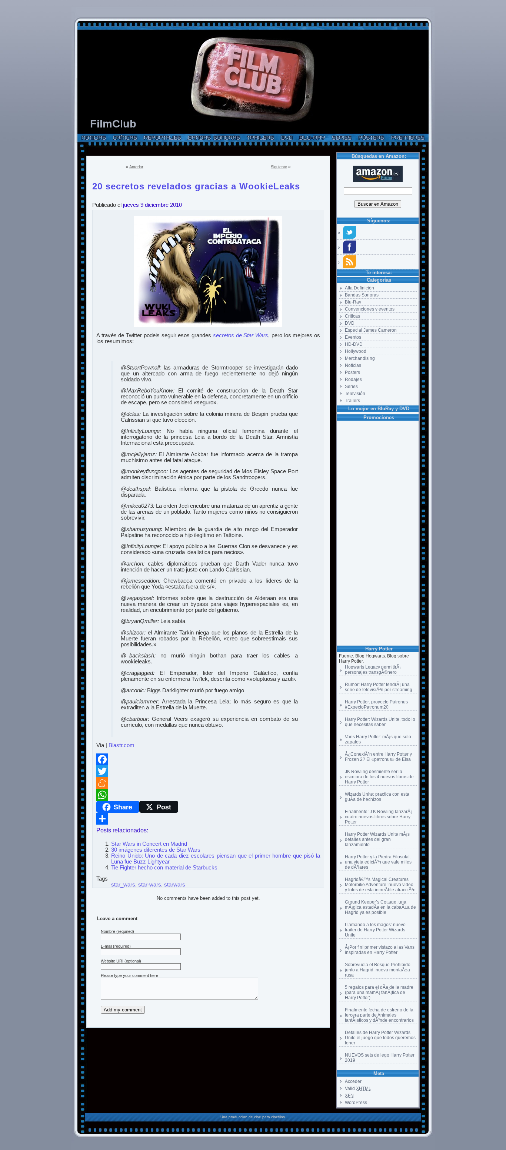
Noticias (353, 365)
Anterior (136, 167)
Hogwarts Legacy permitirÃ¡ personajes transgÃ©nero (373, 670)
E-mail (106, 946)
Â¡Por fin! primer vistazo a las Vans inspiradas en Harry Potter (380, 950)
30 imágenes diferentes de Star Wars (155, 850)
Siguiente (279, 167)
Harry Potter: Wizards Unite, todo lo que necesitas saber (380, 722)
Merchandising (360, 358)
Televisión (355, 393)
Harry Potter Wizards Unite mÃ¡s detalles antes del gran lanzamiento (377, 839)
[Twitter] (208, 771)
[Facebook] (208, 759)
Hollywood (355, 351)
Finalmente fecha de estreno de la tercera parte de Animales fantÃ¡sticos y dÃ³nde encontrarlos (379, 1015)
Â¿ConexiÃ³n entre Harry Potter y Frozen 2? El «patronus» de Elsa (378, 757)
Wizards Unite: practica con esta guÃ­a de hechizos (377, 797)
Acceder (353, 1081)
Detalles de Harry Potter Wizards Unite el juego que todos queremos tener (380, 1037)
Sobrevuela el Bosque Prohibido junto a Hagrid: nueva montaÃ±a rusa (377, 970)
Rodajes (353, 379)
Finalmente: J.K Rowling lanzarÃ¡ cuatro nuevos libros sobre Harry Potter (378, 817)
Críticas (352, 316)
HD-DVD (354, 344)
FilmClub (113, 124)
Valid (358, 1088)
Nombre (108, 931)
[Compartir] (208, 819)
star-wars (149, 885)
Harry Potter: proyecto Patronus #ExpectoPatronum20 (376, 704)
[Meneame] (208, 783)
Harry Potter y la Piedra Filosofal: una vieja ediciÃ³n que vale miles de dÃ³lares (378, 862)
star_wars (123, 885)
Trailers (352, 400)
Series (351, 386)
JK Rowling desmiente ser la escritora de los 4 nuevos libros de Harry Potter (379, 777)
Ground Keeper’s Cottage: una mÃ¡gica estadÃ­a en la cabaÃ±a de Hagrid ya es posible (380, 907)
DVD (349, 323)
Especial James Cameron (371, 330)
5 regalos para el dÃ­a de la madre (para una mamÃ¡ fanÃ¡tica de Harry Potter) (379, 992)
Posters (352, 372)
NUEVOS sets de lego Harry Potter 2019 (380, 1058)
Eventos (353, 337)
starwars (174, 885)
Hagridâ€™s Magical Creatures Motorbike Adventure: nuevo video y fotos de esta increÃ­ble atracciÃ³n (380, 884)
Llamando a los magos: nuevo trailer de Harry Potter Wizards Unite (375, 930)
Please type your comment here (129, 975)
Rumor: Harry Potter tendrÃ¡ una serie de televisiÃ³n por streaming (378, 687)
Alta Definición (359, 288)
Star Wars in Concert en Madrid (149, 844)
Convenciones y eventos (370, 309)
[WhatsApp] (208, 795)
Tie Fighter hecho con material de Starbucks (164, 868)
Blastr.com (121, 745)
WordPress (356, 1102)
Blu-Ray (353, 302)
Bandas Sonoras (362, 295)
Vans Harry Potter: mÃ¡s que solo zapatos (378, 739)
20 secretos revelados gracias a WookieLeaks (196, 185)
